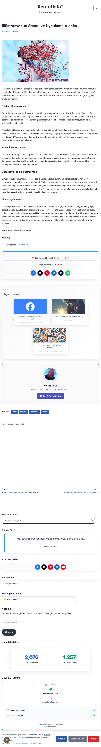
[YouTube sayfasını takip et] (63, 567)
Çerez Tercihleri (77, 739)
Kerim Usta (5, 31)
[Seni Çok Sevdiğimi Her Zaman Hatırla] (68, 306)
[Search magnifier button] (92, 520)
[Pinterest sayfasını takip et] (50, 567)
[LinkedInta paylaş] (54, 273)
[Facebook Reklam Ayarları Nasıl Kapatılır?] (30, 306)
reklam (44, 412)
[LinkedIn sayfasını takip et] (57, 567)
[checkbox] (7, 740)
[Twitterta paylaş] (40, 273)
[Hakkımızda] (50, 380)
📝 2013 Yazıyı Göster (50, 396)
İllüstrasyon (22, 244)
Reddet (94, 739)
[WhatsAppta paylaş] (67, 273)
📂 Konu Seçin (11, 599)
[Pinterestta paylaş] (47, 273)
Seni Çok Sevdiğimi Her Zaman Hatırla (68, 317)
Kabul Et (61, 739)
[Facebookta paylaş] (33, 273)
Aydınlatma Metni (21, 737)
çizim (15, 412)
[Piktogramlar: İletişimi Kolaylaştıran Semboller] (49, 335)
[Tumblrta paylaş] (61, 273)
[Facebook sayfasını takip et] (37, 567)
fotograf (23, 412)
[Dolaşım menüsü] (96, 8)
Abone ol (9, 632)
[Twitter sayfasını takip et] (44, 567)
